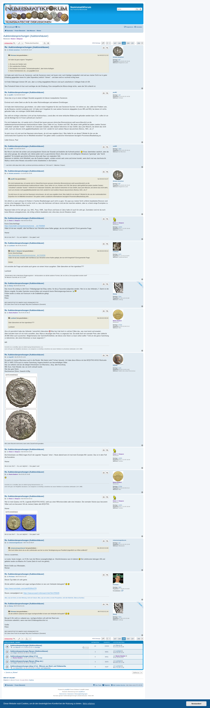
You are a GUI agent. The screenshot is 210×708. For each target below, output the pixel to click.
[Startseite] (37, 14)
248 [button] (119, 43)
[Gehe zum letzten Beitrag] (121, 645)
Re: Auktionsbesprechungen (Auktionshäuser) (27, 47)
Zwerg (115, 294)
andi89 (115, 146)
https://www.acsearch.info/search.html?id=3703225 (41, 593)
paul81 (115, 92)
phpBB (67, 689)
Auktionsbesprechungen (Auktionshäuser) (25, 36)
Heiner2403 (18, 668)
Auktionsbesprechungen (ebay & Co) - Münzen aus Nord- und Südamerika (38, 666)
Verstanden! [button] (196, 704)
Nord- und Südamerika (43, 668)
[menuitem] (17, 27)
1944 (119, 149)
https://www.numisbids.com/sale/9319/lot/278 (20, 588)
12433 (120, 227)
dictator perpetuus (118, 57)
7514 (119, 296)
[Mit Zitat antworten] (103, 47)
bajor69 (115, 365)
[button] (103, 43)
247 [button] (115, 43)
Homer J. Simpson (17, 39)
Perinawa (13, 55)
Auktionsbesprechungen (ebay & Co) (24, 656)
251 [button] (132, 43)
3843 (119, 587)
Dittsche (17, 647)
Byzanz (34, 653)
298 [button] (138, 43)
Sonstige (37, 647)
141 (119, 543)
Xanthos (31, 680)
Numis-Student (117, 320)
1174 (119, 368)
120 (119, 95)
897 (119, 59)
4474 (119, 254)
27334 (120, 324)
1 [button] (109, 43)
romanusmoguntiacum (119, 540)
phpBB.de (82, 691)
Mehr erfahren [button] (89, 704)
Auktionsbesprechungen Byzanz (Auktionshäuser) (29, 651)
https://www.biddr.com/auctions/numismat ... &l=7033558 (25, 226)
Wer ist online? (9, 677)
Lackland (115, 251)
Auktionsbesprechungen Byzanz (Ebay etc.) (26, 661)
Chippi (15, 653)
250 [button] (128, 43)
